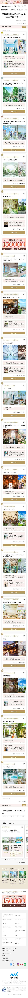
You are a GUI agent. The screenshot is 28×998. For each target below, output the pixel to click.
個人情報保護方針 (8, 982)
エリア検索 (12, 9)
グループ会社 (16, 982)
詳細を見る (14, 73)
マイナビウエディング (6, 891)
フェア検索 (20, 9)
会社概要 (4, 981)
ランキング (21, 891)
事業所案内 (15, 981)
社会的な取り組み (22, 981)
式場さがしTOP (4, 9)
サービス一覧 (9, 981)
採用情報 (21, 982)
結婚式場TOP (14, 891)
